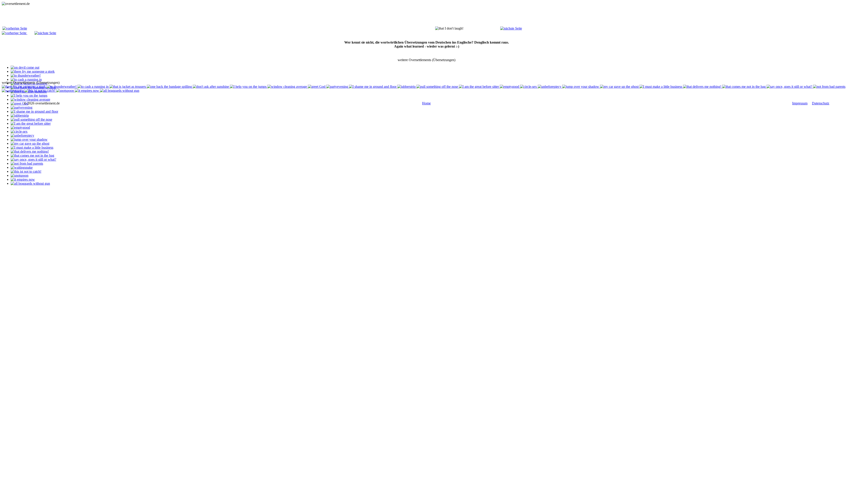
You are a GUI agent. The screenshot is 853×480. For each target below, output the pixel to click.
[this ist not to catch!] (26, 171)
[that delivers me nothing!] (30, 151)
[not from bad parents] (27, 163)
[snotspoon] (19, 175)
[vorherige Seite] (14, 28)
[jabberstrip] (20, 115)
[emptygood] (20, 127)
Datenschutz (820, 103)
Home (426, 103)
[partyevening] (21, 107)
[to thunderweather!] (26, 75)
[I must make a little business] (32, 147)
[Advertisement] (82, 16)
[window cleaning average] (30, 99)
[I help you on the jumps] (29, 95)
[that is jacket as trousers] (128, 86)
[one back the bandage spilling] (170, 86)
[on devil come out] (25, 67)
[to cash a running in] (26, 79)
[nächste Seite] (511, 28)
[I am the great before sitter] (31, 123)
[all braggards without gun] (30, 183)
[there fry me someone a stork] (33, 71)
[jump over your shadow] (29, 139)
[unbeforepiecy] (22, 135)
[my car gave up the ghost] (30, 143)
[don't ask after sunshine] (211, 86)
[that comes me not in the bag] (32, 155)
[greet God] (19, 103)
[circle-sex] (19, 131)
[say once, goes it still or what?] (33, 159)
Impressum (799, 103)
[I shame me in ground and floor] (34, 111)
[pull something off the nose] (31, 119)
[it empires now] (23, 179)
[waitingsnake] (22, 167)
